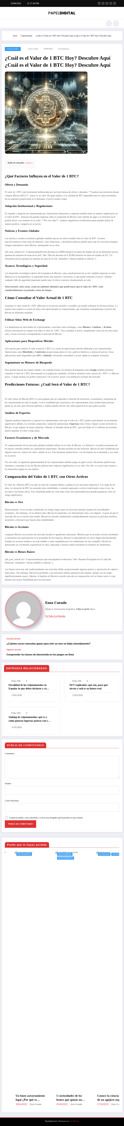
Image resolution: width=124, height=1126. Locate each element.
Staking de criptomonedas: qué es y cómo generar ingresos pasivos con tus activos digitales (29, 719)
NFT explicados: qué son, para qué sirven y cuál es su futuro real (88, 687)
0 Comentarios (63, 49)
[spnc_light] (116, 23)
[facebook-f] (99, 3)
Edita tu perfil (82, 609)
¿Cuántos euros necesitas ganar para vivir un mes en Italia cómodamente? (48, 643)
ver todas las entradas (55, 616)
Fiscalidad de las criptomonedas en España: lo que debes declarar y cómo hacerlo (29, 687)
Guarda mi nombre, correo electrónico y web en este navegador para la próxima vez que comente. (46, 818)
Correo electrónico (12, 801)
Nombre (8, 783)
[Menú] (6, 23)
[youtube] (114, 3)
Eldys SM (15, 681)
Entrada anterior (13, 639)
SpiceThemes (74, 1121)
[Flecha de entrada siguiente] (117, 654)
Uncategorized (35, 854)
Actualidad (75, 854)
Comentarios (10, 753)
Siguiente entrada (13, 649)
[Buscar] (109, 23)
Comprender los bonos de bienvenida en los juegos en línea (40, 654)
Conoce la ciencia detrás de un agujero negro (83, 1097)
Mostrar (28, 163)
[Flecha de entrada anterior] (117, 641)
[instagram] (110, 3)
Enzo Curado (33, 49)
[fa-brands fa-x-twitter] (103, 3)
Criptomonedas (12, 49)
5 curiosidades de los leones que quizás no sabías (40, 1098)
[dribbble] (106, 3)
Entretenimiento (36, 858)
